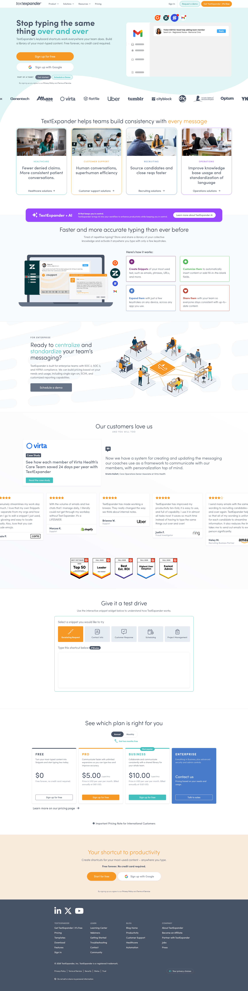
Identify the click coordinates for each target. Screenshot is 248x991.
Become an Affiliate (172, 932)
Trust (104, 971)
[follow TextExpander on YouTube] (80, 912)
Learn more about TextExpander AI (194, 215)
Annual (117, 734)
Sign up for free (45, 56)
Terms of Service (64, 83)
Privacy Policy (48, 83)
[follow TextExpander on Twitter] (69, 912)
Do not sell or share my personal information (75, 979)
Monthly (130, 734)
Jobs (164, 942)
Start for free (101, 876)
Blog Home (132, 927)
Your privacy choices (182, 971)
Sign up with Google (48, 67)
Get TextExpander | (216, 3)
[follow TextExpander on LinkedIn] (58, 912)
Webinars (95, 932)
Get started (43, 77)
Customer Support (135, 937)
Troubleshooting (98, 942)
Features (58, 947)
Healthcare (132, 942)
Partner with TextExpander (176, 937)
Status (96, 971)
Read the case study (39, 480)
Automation (132, 947)
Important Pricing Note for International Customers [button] (125, 823)
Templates (59, 937)
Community (96, 952)
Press (165, 947)
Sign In (172, 3)
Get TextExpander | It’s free (68, 927)
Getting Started (98, 937)
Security (88, 971)
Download (59, 942)
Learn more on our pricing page (54, 808)
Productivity (132, 932)
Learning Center (98, 927)
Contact (94, 947)
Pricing (98, 3)
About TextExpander (172, 927)
